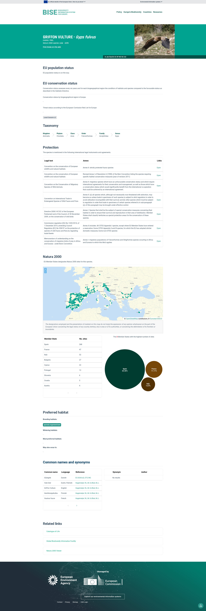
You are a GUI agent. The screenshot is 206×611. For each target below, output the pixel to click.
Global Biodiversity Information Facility (61, 541)
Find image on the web (52, 47)
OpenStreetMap (132, 319)
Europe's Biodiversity (132, 12)
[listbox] (64, 2)
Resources (157, 12)
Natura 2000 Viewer (53, 551)
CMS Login (84, 602)
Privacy (67, 602)
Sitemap (75, 602)
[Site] (62, 12)
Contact (59, 602)
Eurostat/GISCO (156, 319)
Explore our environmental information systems (102, 597)
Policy (119, 12)
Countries (147, 12)
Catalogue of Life (53, 531)
